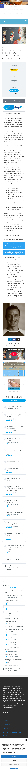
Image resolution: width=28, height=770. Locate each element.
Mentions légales (14, 768)
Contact (5, 728)
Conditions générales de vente (12, 732)
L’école (5, 717)
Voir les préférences (14, 764)
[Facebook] (14, 339)
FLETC (9, 278)
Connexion (14, 93)
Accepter (14, 756)
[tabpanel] (14, 246)
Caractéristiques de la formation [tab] (13, 239)
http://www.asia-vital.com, (15, 280)
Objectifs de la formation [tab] (11, 235)
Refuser (14, 760)
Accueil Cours (6, 585)
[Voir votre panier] (26, 21)
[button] (2, 6)
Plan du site (6, 736)
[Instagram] (18, 339)
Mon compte (6, 724)
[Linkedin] (10, 339)
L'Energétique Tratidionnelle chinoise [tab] (12, 114)
